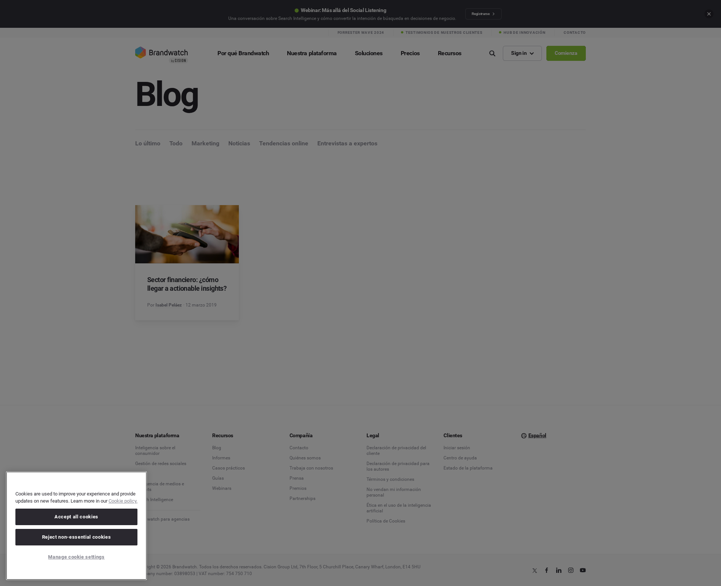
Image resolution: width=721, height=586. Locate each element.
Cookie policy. (123, 501)
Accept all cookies (76, 517)
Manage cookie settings (76, 557)
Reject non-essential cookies (76, 537)
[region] (76, 525)
